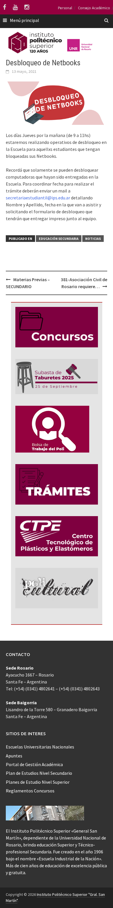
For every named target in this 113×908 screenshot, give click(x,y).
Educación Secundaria (59, 238)
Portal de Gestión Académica (34, 764)
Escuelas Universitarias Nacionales (40, 747)
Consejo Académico (94, 8)
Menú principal (24, 20)
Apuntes (14, 756)
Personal (65, 8)
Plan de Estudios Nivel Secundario (39, 773)
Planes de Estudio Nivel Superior (38, 782)
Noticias (93, 238)
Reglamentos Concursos (30, 791)
